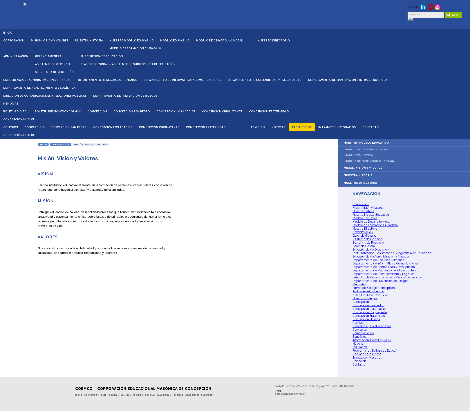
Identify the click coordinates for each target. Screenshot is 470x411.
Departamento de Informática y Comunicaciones (182, 79)
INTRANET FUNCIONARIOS (337, 127)
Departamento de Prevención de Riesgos (125, 95)
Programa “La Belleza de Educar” (374, 350)
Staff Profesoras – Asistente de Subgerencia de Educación (128, 64)
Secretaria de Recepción (54, 72)
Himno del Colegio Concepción (373, 288)
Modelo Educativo (175, 40)
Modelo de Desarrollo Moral (219, 40)
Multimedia (360, 347)
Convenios (359, 329)
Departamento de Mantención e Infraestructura (347, 79)
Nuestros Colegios (364, 298)
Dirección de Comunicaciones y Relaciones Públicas (45, 95)
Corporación (13, 40)
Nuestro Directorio (274, 40)
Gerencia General (49, 56)
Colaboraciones (363, 333)
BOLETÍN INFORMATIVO (369, 295)
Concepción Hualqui (19, 119)
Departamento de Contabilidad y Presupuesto (265, 79)
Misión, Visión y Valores (49, 40)
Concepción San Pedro (132, 111)
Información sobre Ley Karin (371, 340)
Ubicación (359, 361)
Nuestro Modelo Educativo (132, 40)
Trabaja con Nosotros (367, 357)
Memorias (10, 103)
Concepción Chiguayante (222, 111)
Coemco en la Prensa (366, 354)
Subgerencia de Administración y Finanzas (37, 79)
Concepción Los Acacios (176, 111)
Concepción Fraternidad (269, 111)
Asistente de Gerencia (52, 64)
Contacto (370, 127)
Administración (15, 56)
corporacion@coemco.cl (290, 393)
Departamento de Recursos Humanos (107, 79)
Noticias (278, 127)
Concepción (97, 111)
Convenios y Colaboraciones (371, 326)
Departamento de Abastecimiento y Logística (39, 87)
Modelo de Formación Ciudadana (136, 48)
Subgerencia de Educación (101, 56)
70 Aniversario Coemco (368, 291)
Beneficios (359, 336)
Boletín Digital (15, 111)
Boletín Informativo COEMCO (58, 111)
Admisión (258, 127)
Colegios (10, 127)
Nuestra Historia (89, 40)
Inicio (7, 32)
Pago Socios (302, 127)
